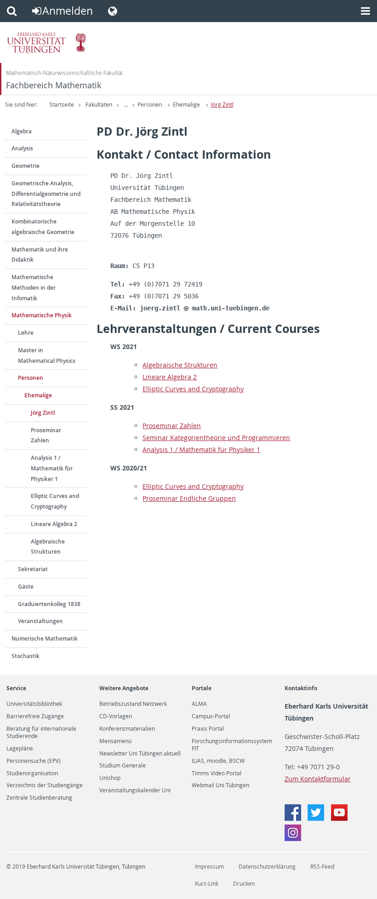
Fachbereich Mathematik (53, 85)
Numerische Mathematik (44, 638)
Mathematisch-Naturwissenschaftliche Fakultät (64, 73)
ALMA (199, 704)
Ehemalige (186, 105)
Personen (149, 105)
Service (16, 688)
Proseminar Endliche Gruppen (189, 498)
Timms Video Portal (216, 773)
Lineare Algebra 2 (54, 524)
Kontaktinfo (301, 688)
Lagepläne (19, 748)
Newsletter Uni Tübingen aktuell (140, 753)
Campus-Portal (211, 716)
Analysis (22, 148)
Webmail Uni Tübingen (220, 785)
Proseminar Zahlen (46, 435)
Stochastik (25, 656)
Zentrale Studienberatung (39, 798)
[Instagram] (293, 838)
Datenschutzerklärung (267, 866)
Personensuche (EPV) (33, 761)
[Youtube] (339, 818)
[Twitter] (317, 818)
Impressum (209, 866)
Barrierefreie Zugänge (35, 716)
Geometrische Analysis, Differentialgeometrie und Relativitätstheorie (45, 193)
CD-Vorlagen (115, 716)
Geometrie (25, 166)
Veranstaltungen (40, 621)
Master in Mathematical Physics (46, 355)
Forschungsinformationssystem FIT (232, 745)
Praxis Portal (208, 729)
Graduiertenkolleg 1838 (49, 604)
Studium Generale (122, 765)
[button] (11, 11)
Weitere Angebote (124, 688)
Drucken (244, 884)
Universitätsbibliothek (34, 704)
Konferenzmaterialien (127, 729)
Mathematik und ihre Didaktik (39, 255)
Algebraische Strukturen (48, 547)
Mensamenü (115, 741)
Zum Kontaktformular (318, 778)
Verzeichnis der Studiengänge (44, 785)
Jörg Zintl (222, 105)
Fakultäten (99, 105)
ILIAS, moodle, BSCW (218, 761)
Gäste (26, 586)
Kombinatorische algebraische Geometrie (42, 227)
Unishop (109, 778)
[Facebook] (294, 818)
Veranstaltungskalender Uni (135, 790)
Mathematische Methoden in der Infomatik (33, 287)
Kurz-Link (206, 884)
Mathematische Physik (41, 315)
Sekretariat (33, 569)
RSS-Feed (322, 866)
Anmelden (67, 11)
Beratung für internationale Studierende (41, 732)
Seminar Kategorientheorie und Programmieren (216, 437)
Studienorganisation (32, 773)
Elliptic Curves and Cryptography (55, 501)
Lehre (26, 333)
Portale (201, 688)
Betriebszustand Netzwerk (133, 704)
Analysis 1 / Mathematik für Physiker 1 (52, 468)
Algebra (21, 131)
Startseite (61, 105)
